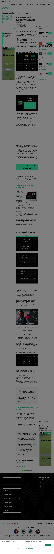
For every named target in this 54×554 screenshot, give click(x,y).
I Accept (48, 545)
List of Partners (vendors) (29, 548)
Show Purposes (48, 548)
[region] (27, 547)
